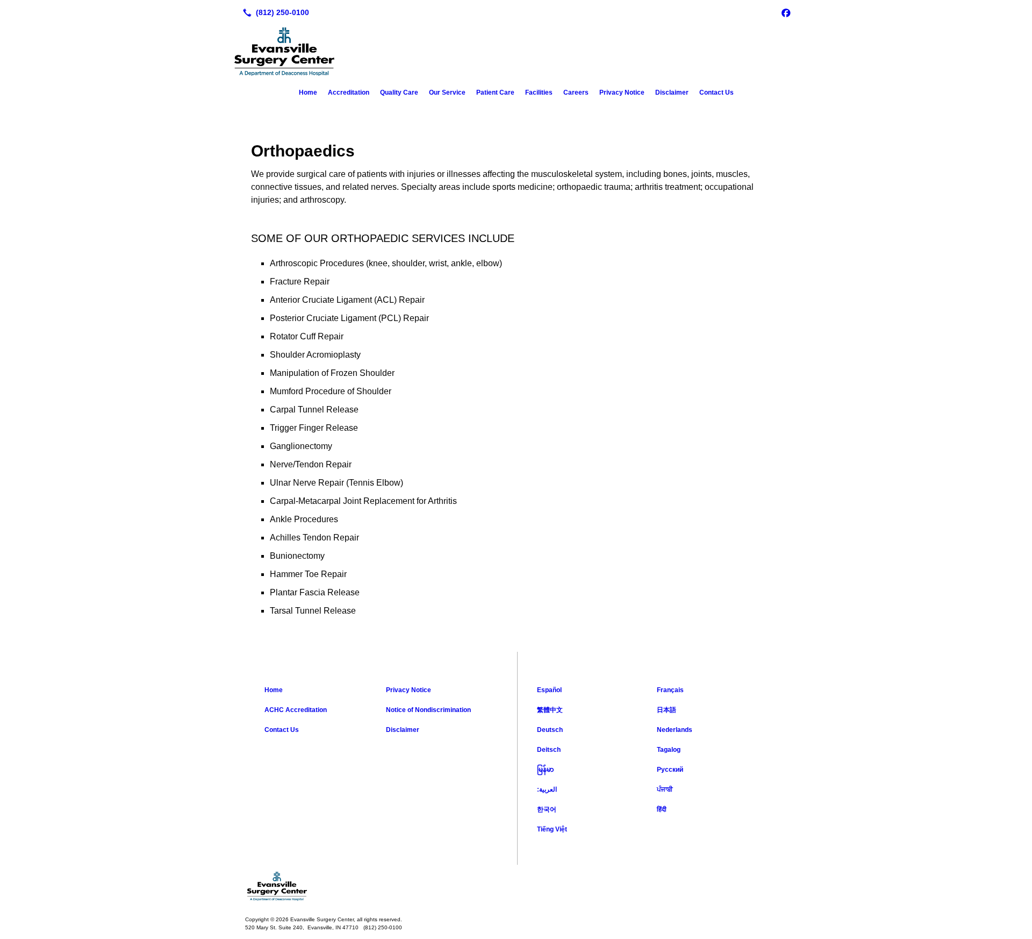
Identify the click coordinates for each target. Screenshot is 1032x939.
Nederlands (674, 730)
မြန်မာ (545, 769)
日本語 (666, 710)
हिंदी (661, 809)
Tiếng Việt (552, 829)
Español (549, 690)
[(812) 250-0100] (274, 12)
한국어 (546, 809)
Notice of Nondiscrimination (428, 710)
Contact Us (716, 92)
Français (670, 690)
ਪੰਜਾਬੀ (665, 789)
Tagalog (668, 749)
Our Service (447, 92)
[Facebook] (785, 12)
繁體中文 (550, 710)
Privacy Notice (621, 92)
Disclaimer (672, 92)
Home (308, 92)
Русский (670, 769)
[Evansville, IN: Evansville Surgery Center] (516, 886)
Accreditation (348, 92)
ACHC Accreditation (295, 710)
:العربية (547, 789)
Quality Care (399, 92)
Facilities (539, 92)
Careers (576, 92)
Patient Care (495, 92)
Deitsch (549, 749)
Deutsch (550, 730)
